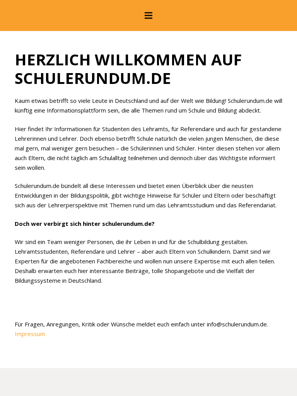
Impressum (30, 334)
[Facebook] (148, 309)
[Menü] (148, 15)
